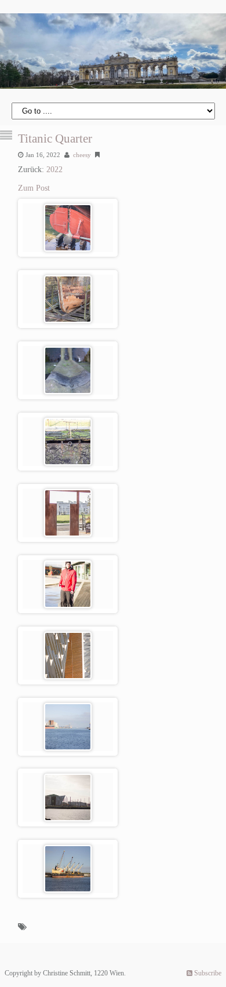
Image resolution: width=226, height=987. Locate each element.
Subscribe (206, 973)
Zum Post (34, 188)
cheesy (82, 154)
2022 (54, 169)
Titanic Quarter (55, 138)
